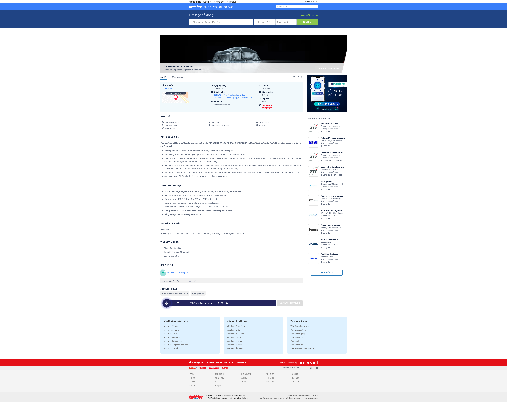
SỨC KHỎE (270, 382)
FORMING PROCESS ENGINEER (175, 293)
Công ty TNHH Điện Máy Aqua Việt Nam (332, 213)
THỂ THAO (270, 374)
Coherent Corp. (327, 257)
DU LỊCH (218, 386)
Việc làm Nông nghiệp (173, 341)
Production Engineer (330, 225)
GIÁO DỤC (295, 374)
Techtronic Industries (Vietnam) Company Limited (332, 126)
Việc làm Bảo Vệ (170, 333)
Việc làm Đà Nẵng (234, 344)
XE (216, 382)
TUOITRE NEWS (219, 2)
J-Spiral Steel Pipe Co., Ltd (332, 184)
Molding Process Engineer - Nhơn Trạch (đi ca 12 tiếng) (333, 137)
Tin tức (207, 7)
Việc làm (217, 7)
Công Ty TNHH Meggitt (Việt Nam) (332, 199)
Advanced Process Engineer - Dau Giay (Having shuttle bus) (330, 123)
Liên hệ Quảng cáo (265, 398)
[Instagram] (311, 367)
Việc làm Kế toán (171, 326)
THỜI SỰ (192, 378)
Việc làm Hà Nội (233, 330)
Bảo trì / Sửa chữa (245, 98)
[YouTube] (317, 367)
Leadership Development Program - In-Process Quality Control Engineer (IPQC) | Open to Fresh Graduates (332, 166)
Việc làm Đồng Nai (235, 337)
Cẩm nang (228, 7)
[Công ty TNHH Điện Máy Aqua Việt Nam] (313, 215)
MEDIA (191, 374)
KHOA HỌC (270, 378)
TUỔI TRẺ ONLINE (195, 2)
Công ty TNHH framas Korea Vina (332, 228)
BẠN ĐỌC (295, 378)
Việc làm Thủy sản (171, 348)
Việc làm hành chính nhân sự (302, 348)
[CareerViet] (307, 362)
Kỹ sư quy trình (198, 293)
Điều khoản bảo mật (281, 398)
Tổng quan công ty (179, 77)
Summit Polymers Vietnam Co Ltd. (333, 140)
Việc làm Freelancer (298, 337)
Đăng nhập (313, 15)
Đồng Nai (169, 88)
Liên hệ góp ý (295, 398)
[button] (294, 77)
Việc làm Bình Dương (235, 333)
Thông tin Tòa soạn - (295, 395)
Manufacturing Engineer (332, 196)
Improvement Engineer (331, 210)
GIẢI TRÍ (243, 382)
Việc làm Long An (234, 341)
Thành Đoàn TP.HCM (310, 395)
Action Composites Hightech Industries (182, 69)
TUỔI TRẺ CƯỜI (231, 2)
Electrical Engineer (330, 239)
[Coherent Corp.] (313, 258)
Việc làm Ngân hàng (172, 337)
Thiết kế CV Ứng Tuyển (177, 272)
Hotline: (309, 398)
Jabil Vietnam (326, 242)
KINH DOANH (219, 374)
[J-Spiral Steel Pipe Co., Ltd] (313, 186)
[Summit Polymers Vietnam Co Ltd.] (313, 142)
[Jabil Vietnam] (313, 244)
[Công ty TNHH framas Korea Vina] (313, 229)
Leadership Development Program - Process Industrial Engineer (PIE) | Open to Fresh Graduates (332, 152)
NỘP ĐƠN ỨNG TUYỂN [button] (329, 68)
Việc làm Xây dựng (171, 330)
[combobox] (221, 22)
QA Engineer (326, 181)
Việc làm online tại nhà (299, 326)
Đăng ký (304, 15)
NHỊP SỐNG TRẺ (246, 374)
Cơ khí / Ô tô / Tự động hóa (224, 95)
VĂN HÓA (244, 378)
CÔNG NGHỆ (219, 378)
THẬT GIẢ (295, 382)
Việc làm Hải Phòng (235, 348)
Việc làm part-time (298, 330)
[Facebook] (305, 367)
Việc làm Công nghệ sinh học (176, 344)
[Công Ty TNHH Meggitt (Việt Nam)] (313, 200)
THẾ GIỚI (192, 382)
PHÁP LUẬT (193, 386)
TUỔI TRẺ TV (207, 2)
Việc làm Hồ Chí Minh (236, 326)
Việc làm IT (295, 341)
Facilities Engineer (329, 254)
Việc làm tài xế (296, 344)
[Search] (316, 7)
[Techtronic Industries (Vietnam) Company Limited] (313, 128)
